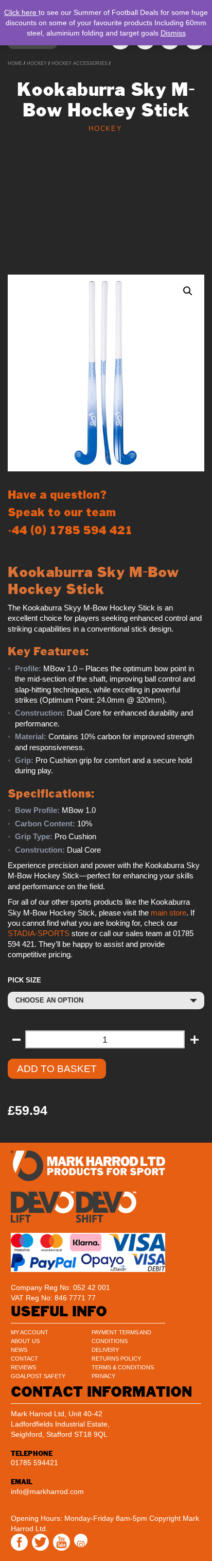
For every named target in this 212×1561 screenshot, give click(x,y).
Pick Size (24, 980)
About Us (25, 1341)
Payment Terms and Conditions (121, 1336)
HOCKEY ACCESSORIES (79, 63)
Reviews (23, 1367)
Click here (21, 12)
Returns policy (116, 1358)
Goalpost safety (38, 1376)
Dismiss (173, 33)
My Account (29, 1332)
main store (168, 913)
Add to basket (57, 1068)
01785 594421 (34, 1462)
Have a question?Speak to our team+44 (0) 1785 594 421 (70, 512)
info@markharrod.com (47, 1491)
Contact (24, 1358)
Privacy (103, 1376)
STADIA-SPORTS (38, 933)
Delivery (105, 1350)
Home (15, 63)
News (19, 1350)
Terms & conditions (123, 1367)
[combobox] (106, 1000)
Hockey (37, 63)
